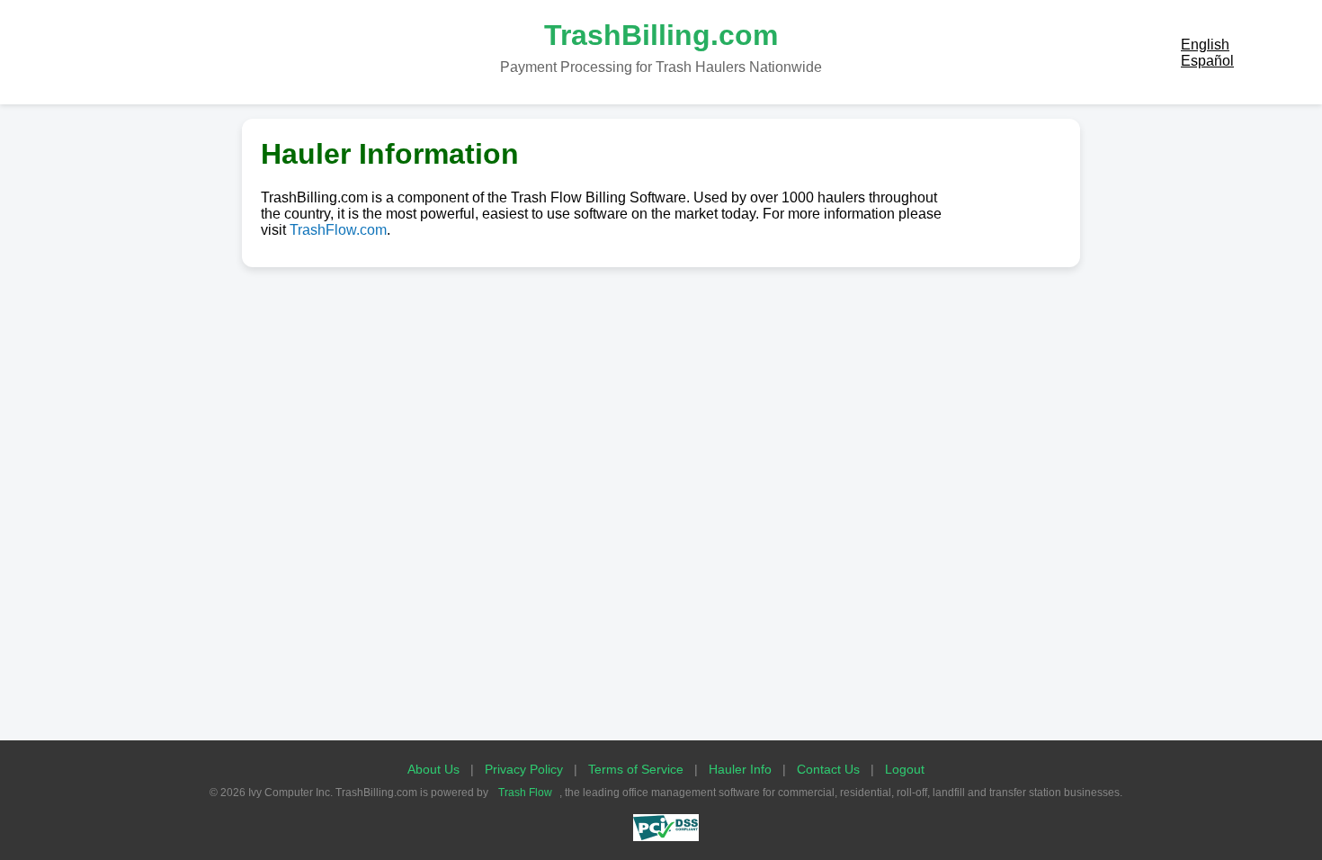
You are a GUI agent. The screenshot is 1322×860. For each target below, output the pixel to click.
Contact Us (828, 769)
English (1205, 44)
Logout (905, 769)
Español (1207, 60)
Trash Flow (525, 792)
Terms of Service (635, 769)
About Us (433, 769)
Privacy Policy (524, 769)
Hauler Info (740, 769)
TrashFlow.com (338, 229)
